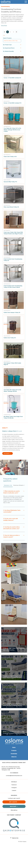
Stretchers (15, 552)
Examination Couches (22, 553)
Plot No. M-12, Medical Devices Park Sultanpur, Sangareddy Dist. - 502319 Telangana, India (11, 768)
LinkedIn (14, 790)
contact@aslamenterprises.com (14, 775)
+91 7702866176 (14, 772)
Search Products (7, 38)
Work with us (14, 810)
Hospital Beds (3, 552)
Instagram (14, 787)
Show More (4, 25)
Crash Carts (9, 552)
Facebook (14, 784)
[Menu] (26, 2)
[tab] (8, 485)
